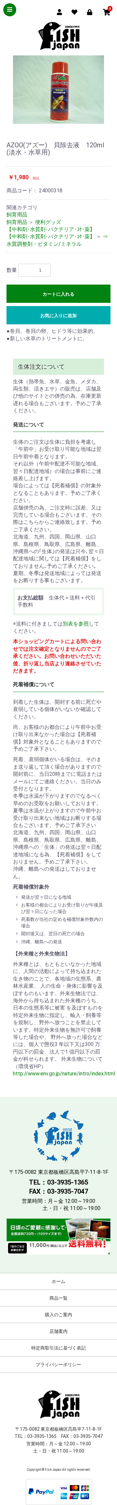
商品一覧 (58, 1298)
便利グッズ (48, 222)
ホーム (58, 1281)
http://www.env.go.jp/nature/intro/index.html (64, 1073)
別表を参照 (76, 624)
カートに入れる (58, 294)
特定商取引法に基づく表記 (58, 1347)
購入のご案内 (58, 1314)
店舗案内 (58, 1331)
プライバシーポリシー (58, 1364)
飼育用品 (16, 215)
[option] (58, 89)
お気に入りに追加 (58, 315)
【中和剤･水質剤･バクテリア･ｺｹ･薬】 (50, 229)
